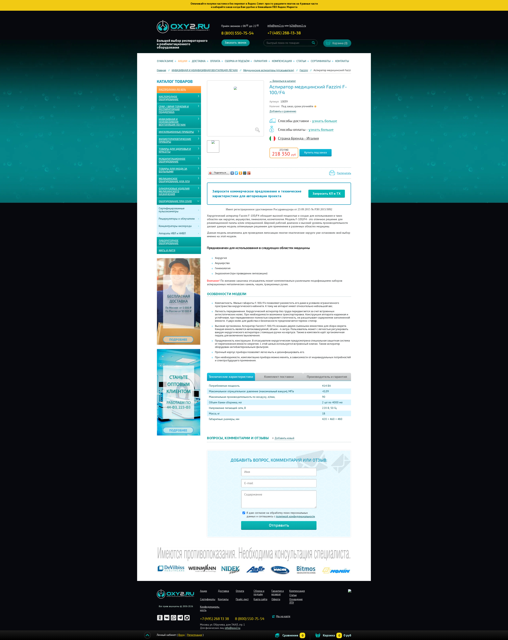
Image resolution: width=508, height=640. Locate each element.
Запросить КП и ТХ (327, 193)
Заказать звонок (235, 42)
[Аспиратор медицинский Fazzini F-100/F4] (235, 108)
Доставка (199, 61)
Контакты (342, 61)
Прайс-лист (242, 599)
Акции (182, 61)
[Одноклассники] (241, 173)
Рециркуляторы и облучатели (177, 218)
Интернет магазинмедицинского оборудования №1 (183, 26)
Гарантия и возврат (277, 592)
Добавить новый (284, 438)
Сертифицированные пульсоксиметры (172, 210)
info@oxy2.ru (275, 25)
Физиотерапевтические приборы (175, 140)
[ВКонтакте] (232, 173)
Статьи (301, 61)
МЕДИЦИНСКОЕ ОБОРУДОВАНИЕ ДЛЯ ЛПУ (174, 180)
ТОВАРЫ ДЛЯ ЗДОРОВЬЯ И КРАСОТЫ (175, 150)
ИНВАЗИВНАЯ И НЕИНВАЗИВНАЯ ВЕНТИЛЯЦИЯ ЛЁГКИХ (172, 122)
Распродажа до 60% (172, 89)
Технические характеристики (231, 377)
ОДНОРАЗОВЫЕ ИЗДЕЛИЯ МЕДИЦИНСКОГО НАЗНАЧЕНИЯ (174, 191)
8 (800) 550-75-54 (237, 33)
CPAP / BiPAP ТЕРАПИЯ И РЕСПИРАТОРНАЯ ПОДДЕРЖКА (174, 109)
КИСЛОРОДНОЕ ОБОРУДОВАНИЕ (168, 98)
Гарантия (260, 61)
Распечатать (344, 173)
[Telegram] (180, 620)
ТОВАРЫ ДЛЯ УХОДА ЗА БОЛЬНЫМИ (173, 170)
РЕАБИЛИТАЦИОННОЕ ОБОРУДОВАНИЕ (172, 160)
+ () (284, 33)
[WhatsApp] (173, 620)
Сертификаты (321, 61)
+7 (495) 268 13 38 (214, 619)
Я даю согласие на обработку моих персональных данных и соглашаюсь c (280, 514)
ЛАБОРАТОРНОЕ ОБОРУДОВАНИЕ (168, 242)
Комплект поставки (279, 377)
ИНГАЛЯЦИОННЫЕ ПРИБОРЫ (176, 132)
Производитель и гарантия (327, 377)
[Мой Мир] (245, 173)
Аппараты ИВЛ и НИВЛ (172, 233)
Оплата (215, 61)
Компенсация (282, 61)
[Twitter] (236, 173)
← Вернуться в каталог (282, 81)
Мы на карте (283, 616)
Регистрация (194, 635)
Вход (181, 635)
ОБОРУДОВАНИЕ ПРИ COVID (175, 201)
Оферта (275, 599)
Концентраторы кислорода (175, 226)
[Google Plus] (249, 173)
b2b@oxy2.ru (298, 25)
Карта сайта (260, 599)
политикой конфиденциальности (295, 516)
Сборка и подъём (237, 61)
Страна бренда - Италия (298, 138)
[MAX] (187, 620)
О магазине (165, 61)
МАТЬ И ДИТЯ (167, 250)
